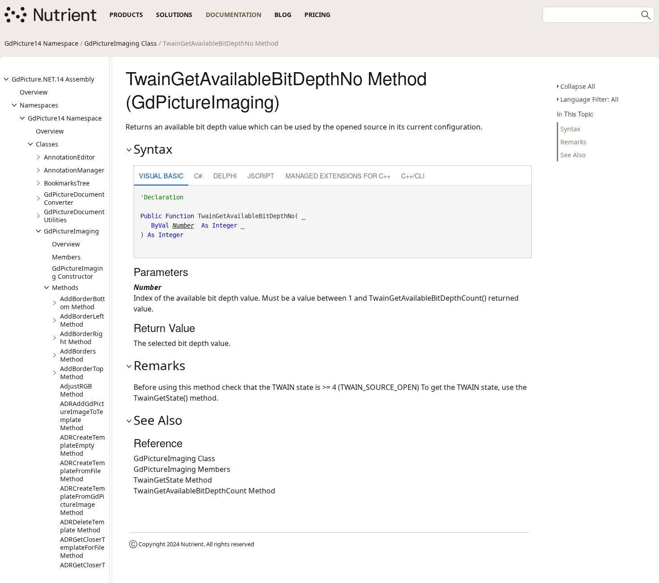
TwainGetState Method (173, 480)
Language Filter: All (589, 99)
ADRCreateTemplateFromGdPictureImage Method (82, 500)
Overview (34, 92)
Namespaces (39, 105)
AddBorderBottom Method (82, 302)
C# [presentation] (198, 175)
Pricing (317, 14)
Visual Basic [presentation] (161, 175)
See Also (572, 155)
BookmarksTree (67, 183)
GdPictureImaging (71, 231)
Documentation (233, 14)
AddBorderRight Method (81, 337)
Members (66, 257)
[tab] (161, 176)
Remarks (573, 142)
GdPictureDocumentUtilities (74, 215)
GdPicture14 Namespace (41, 43)
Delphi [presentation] (225, 175)
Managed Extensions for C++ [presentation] (338, 175)
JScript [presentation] (260, 175)
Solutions (174, 14)
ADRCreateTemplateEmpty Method (82, 445)
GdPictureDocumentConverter (74, 198)
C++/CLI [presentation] (413, 175)
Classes (47, 144)
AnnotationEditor (69, 157)
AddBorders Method (78, 355)
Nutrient (192, 544)
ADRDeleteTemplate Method (82, 526)
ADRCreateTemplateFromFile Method (82, 470)
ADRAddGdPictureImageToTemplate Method (82, 415)
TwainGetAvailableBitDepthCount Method (204, 491)
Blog (282, 14)
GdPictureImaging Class (120, 43)
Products (126, 14)
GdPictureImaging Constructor (77, 272)
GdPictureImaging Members (182, 469)
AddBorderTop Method (82, 372)
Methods (65, 287)
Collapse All (577, 86)
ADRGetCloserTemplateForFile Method (82, 547)
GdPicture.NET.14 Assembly (53, 79)
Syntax (570, 129)
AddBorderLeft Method (82, 320)
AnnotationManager (74, 170)
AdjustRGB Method (76, 390)
